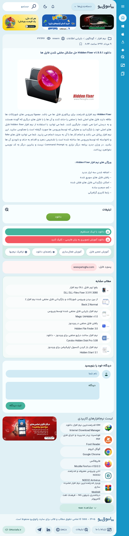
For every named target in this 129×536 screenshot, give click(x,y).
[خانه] (123, 18)
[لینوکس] (122, 42)
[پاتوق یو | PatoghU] (106, 6)
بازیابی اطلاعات (74, 39)
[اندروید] (122, 50)
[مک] (122, 34)
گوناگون (89, 39)
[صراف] (20, 22)
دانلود (58, 217)
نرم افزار (101, 39)
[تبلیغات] (122, 57)
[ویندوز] (122, 26)
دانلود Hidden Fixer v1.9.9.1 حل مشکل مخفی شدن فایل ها (75, 53)
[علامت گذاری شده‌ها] (122, 74)
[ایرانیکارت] (59, 22)
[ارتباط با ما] (123, 65)
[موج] (97, 22)
